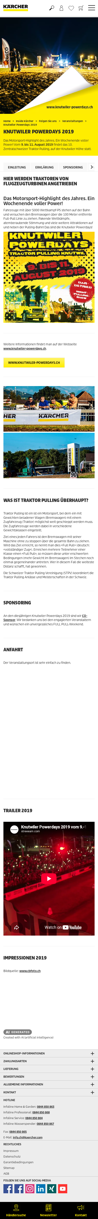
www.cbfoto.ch (30, 971)
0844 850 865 (18, 1131)
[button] (92, 167)
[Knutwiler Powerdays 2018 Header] (49, 65)
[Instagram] (29, 1188)
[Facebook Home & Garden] (8, 1188)
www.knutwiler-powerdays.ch (24, 349)
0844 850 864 (34, 1118)
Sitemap (9, 1168)
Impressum (11, 1151)
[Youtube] (62, 1188)
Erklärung (44, 167)
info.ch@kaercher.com (27, 1137)
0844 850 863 (45, 1106)
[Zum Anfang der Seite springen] (86, 1193)
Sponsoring (73, 167)
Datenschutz (12, 1156)
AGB (6, 1173)
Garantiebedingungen (18, 1162)
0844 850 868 (41, 1112)
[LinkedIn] (40, 1188)
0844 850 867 (45, 1123)
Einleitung (17, 167)
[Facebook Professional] (18, 1188)
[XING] (51, 1188)
